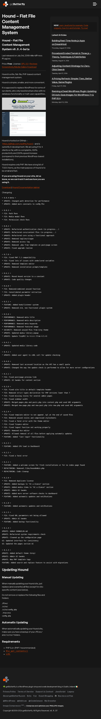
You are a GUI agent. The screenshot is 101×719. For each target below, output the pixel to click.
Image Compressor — (33, 705)
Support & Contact (44, 691)
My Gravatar (50, 701)
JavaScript (60, 691)
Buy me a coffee (65, 696)
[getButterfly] (6, 682)
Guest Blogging (46, 696)
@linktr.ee (22, 701)
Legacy (70, 691)
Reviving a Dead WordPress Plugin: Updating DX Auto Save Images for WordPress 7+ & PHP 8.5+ (74, 95)
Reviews (33, 64)
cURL (8, 654)
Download (31, 67)
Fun (35, 696)
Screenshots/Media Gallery (14, 67)
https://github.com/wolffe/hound (17, 144)
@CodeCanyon (36, 701)
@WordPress (9, 701)
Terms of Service (25, 691)
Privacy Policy (9, 691)
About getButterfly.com (14, 696)
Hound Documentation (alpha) (26, 187)
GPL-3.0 (24, 64)
